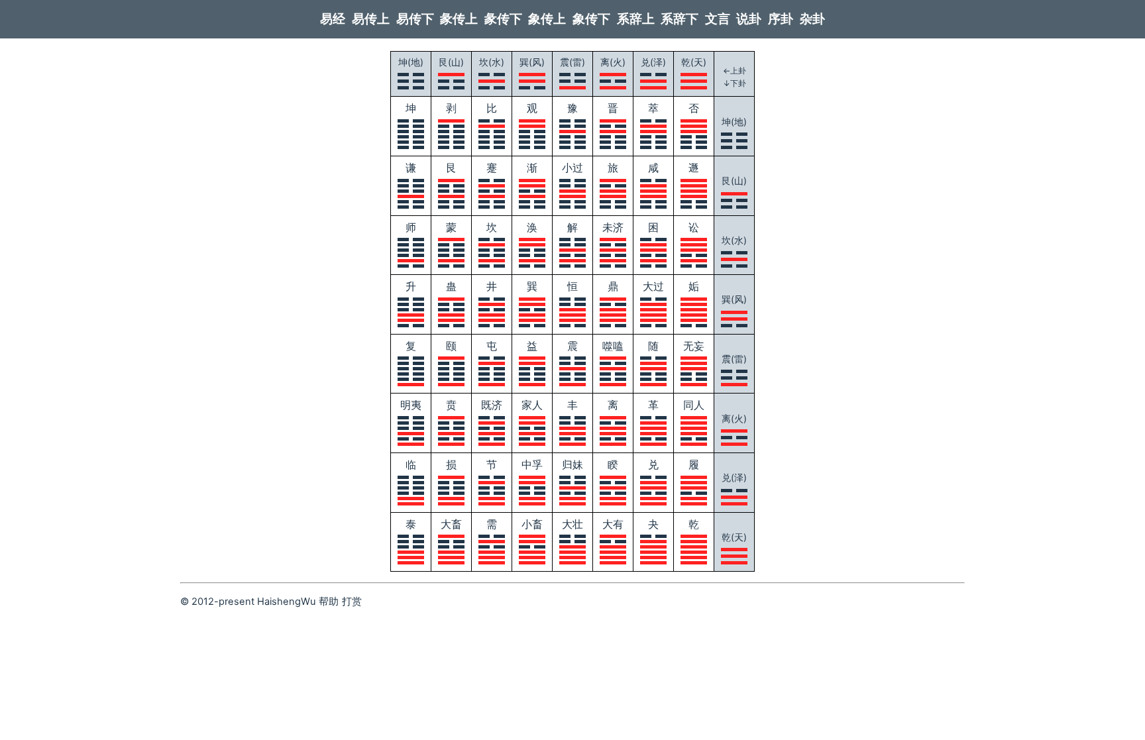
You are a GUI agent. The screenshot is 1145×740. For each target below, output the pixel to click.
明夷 (410, 404)
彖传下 (503, 18)
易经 (332, 18)
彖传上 (459, 18)
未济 (613, 227)
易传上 (371, 18)
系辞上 (636, 18)
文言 (717, 18)
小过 (572, 167)
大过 (653, 286)
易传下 (415, 18)
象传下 (591, 18)
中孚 (532, 464)
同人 (693, 404)
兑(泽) (653, 62)
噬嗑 (613, 345)
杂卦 (812, 18)
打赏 (352, 602)
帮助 (329, 602)
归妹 (572, 464)
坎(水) (491, 62)
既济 (491, 404)
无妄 (693, 345)
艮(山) (451, 62)
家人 (532, 404)
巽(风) (532, 62)
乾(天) (693, 62)
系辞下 (679, 18)
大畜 (451, 524)
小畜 (532, 524)
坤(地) (410, 62)
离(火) (613, 62)
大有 (613, 524)
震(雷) (572, 62)
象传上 (547, 18)
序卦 (780, 18)
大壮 (572, 524)
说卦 (748, 18)
